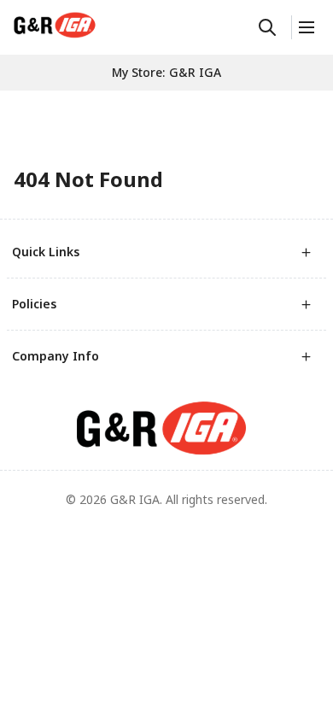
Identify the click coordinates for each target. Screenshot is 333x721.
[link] (55, 24)
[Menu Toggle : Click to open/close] (305, 27)
